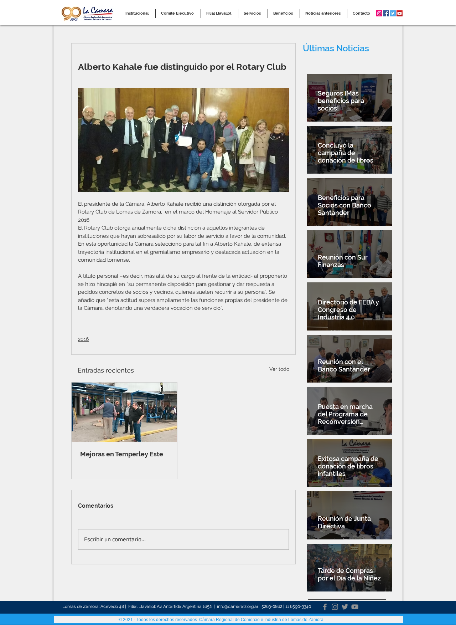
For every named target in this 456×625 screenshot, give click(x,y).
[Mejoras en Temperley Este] (124, 412)
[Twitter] (345, 607)
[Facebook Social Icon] (386, 13)
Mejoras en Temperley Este (121, 454)
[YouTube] (355, 607)
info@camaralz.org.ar (237, 606)
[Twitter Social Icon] (393, 13)
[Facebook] (325, 607)
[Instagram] (335, 607)
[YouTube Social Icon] (400, 13)
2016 (83, 339)
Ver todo (279, 369)
